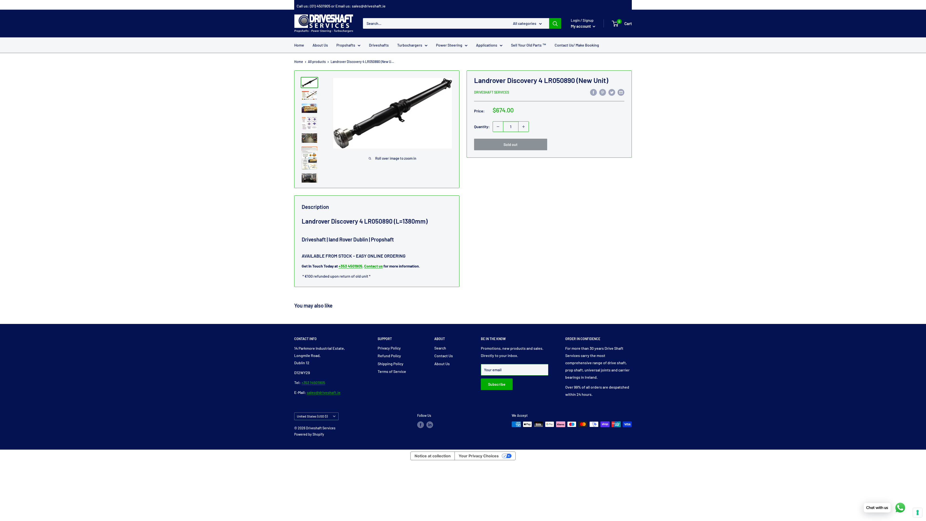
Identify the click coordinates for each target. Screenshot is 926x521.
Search (440, 348)
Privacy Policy (389, 348)
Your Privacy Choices (479, 455)
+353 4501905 (350, 266)
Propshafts (345, 45)
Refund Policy (389, 355)
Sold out (510, 144)
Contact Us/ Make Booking (577, 45)
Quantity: (482, 126)
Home (299, 45)
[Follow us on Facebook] (420, 424)
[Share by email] (621, 92)
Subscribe (496, 384)
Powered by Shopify (309, 434)
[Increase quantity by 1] (523, 127)
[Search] (555, 23)
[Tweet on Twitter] (611, 92)
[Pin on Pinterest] (602, 92)
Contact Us (443, 355)
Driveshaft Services (491, 92)
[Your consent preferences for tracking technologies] (917, 512)
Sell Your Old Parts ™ (528, 45)
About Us (320, 45)
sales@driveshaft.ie (369, 6)
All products (317, 62)
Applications (486, 45)
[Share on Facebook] (593, 92)
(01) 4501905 (320, 6)
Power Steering (449, 45)
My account (581, 26)
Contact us (373, 266)
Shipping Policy (390, 363)
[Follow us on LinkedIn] (429, 424)
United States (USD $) (312, 416)
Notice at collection (433, 455)
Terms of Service (392, 371)
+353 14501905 (313, 382)
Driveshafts (379, 45)
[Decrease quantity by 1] (498, 127)
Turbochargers (409, 45)
